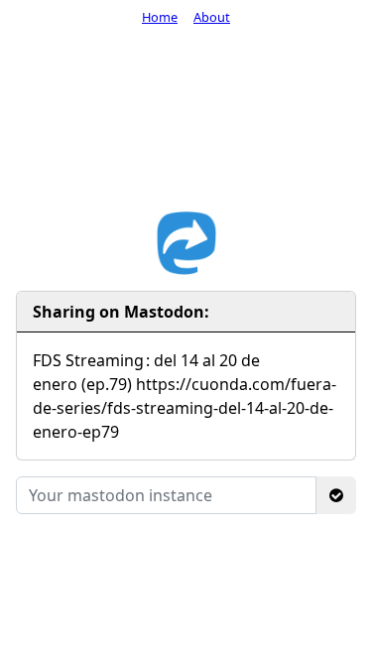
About (211, 17)
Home (160, 17)
